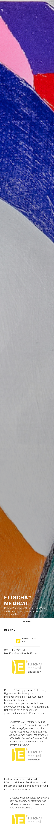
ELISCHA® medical (17, 600)
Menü (28, 621)
